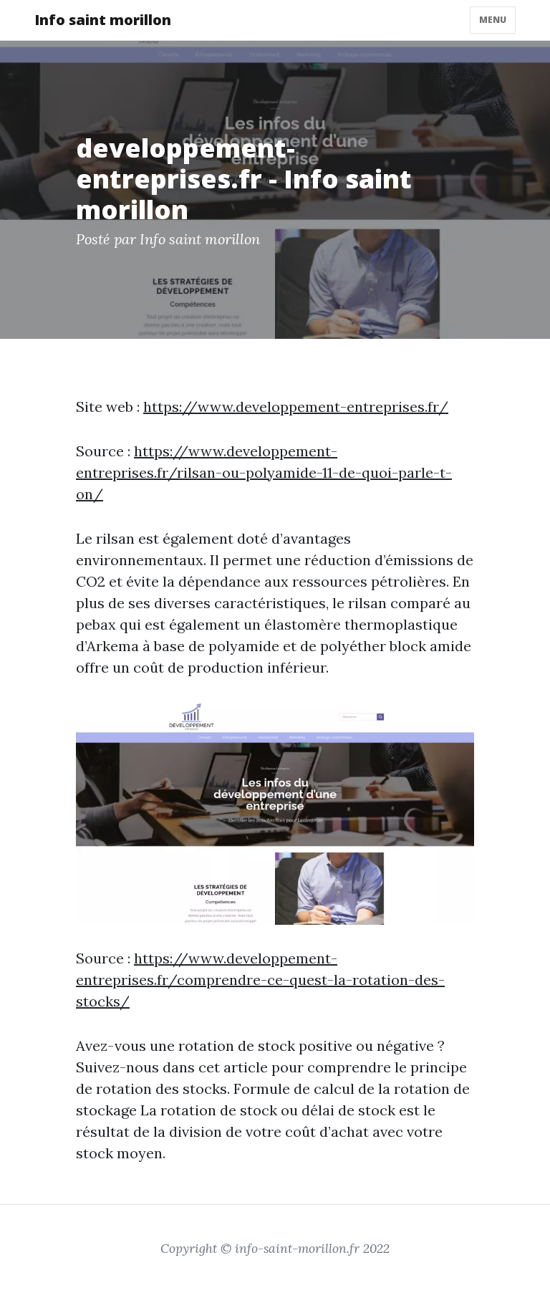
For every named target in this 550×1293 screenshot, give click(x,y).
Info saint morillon (102, 19)
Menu (492, 20)
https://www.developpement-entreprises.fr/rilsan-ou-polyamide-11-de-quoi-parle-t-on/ (264, 472)
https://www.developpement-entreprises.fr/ (295, 406)
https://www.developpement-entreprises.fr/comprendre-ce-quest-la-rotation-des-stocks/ (260, 979)
